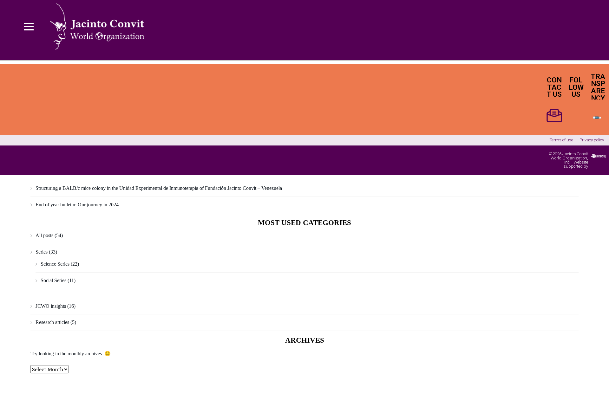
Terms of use (561, 140)
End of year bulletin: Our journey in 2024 (77, 204)
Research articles (52, 322)
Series (42, 252)
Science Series (55, 264)
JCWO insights (51, 306)
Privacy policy (592, 140)
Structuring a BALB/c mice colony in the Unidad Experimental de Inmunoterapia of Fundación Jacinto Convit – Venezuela (159, 188)
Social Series (53, 280)
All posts (44, 235)
